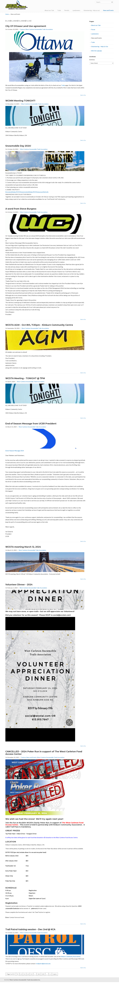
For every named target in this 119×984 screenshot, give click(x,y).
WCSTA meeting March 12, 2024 (23, 547)
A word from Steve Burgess (20, 208)
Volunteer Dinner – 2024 (19, 584)
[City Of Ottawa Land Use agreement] (44, 51)
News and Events (31, 757)
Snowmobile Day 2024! (18, 146)
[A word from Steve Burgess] (44, 233)
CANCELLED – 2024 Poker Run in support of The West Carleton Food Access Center (43, 752)
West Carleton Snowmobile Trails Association (16, 5)
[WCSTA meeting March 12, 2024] (44, 571)
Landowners (95, 34)
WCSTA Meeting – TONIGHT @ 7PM (25, 378)
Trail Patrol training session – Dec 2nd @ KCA (30, 929)
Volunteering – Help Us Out (99, 46)
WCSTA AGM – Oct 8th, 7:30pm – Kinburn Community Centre (39, 325)
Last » (55, 974)
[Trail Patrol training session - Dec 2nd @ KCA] (44, 954)
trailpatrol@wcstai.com (43, 963)
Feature (22, 29)
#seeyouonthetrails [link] (42, 192)
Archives (92, 59)
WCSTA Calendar (96, 51)
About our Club (95, 25)
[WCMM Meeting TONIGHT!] (44, 125)
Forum (93, 29)
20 (43, 974)
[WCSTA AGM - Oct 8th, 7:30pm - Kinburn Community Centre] (44, 349)
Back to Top (83, 95)
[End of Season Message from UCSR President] (44, 448)
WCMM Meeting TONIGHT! (20, 100)
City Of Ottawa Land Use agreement (25, 26)
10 (39, 974)
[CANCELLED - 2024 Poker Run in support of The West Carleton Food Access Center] (44, 778)
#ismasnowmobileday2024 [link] (27, 192)
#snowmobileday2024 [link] (12, 192)
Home (7, 14)
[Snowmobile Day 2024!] (44, 170)
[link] (70, 956)
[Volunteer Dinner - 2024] (44, 609)
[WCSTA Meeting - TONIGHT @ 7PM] (44, 403)
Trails (63, 85)
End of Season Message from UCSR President (30, 423)
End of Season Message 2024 (14, 450)
